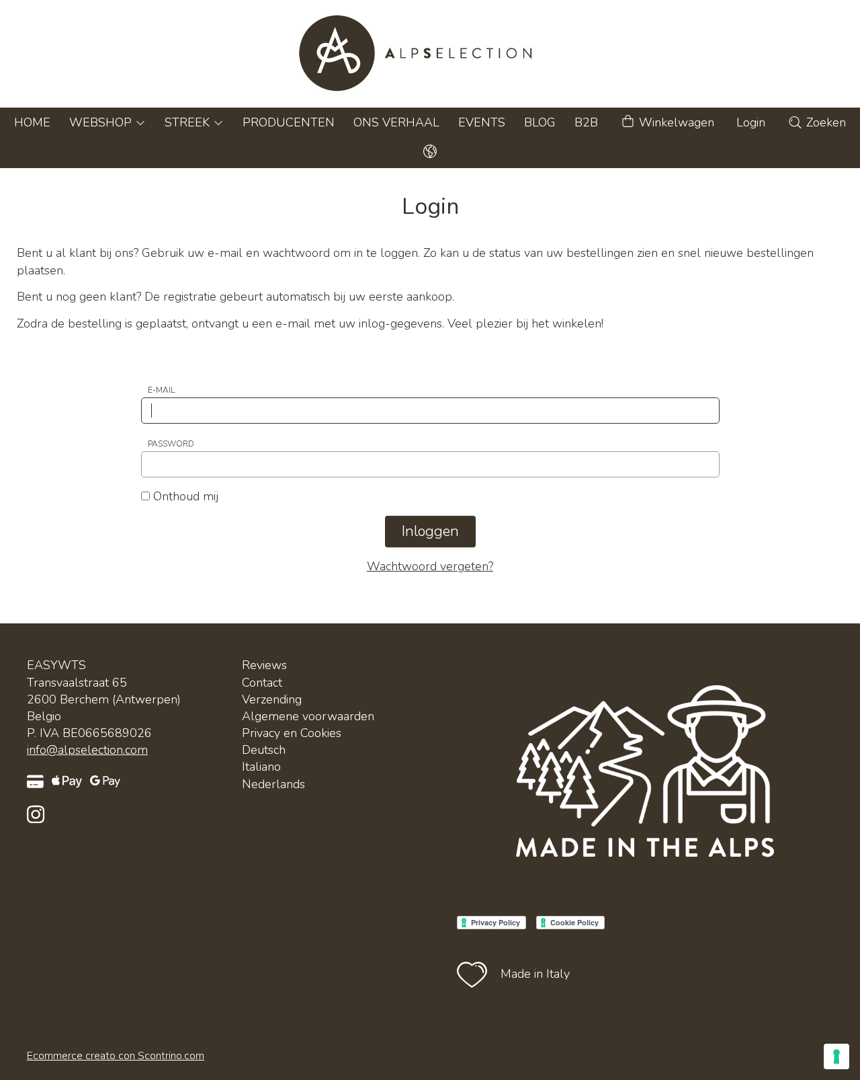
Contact (262, 682)
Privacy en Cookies (291, 733)
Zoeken (824, 122)
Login (750, 122)
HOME (32, 122)
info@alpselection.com (87, 750)
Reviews (264, 665)
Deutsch (264, 750)
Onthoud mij (184, 496)
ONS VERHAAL (396, 122)
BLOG (540, 122)
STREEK (189, 122)
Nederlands (273, 784)
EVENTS (481, 122)
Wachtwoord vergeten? (430, 566)
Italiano (261, 767)
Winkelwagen (675, 122)
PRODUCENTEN (289, 122)
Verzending (272, 699)
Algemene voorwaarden (308, 716)
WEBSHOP (102, 122)
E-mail (161, 390)
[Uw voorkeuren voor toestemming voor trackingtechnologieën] (836, 1056)
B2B (586, 122)
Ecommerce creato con (115, 1055)
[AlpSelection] (430, 54)
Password (171, 443)
